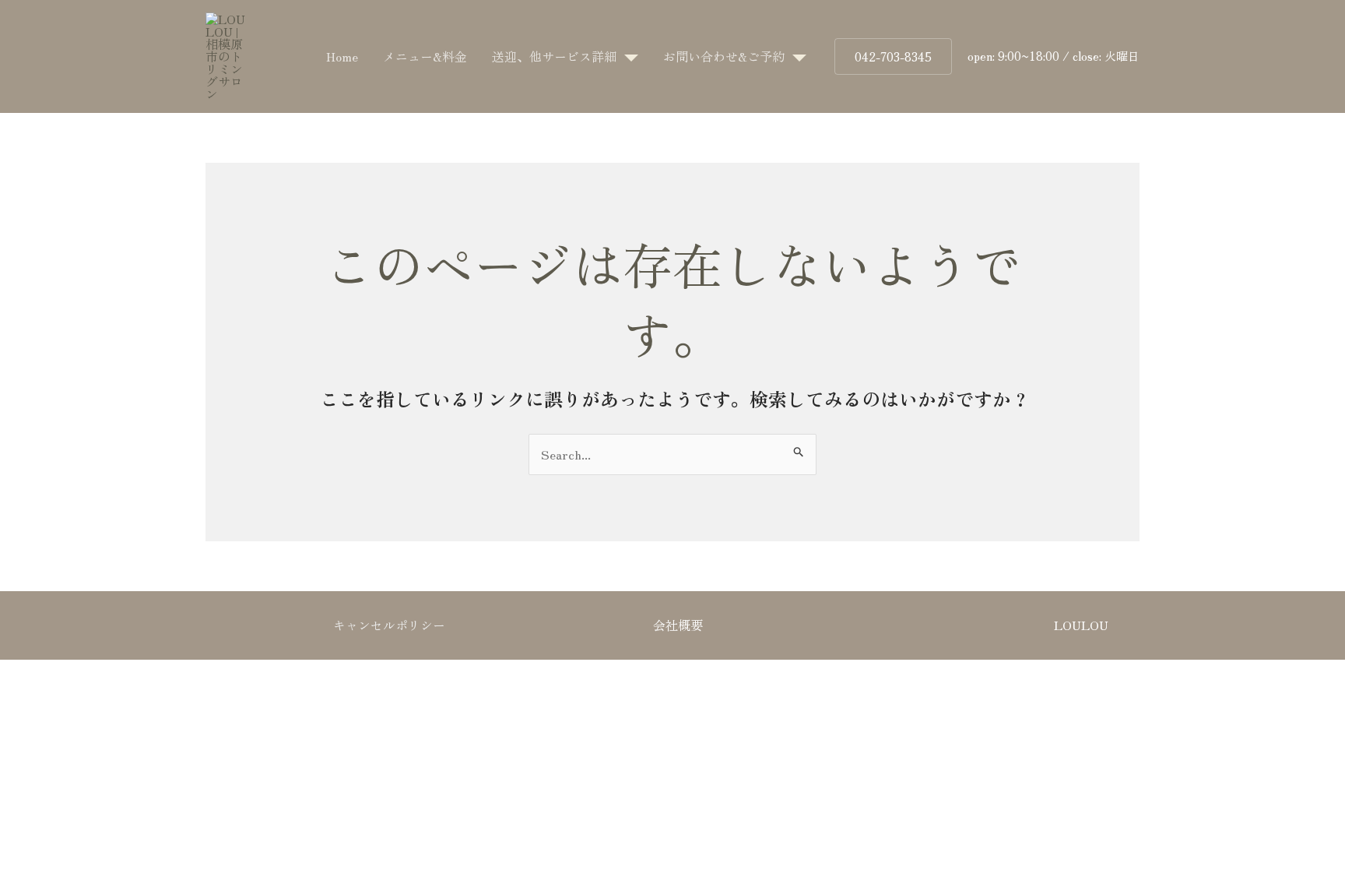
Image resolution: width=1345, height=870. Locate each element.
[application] (627, 56)
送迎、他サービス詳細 (554, 56)
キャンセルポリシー (389, 624)
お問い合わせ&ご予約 (724, 56)
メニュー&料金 (425, 56)
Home (342, 56)
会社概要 (678, 624)
